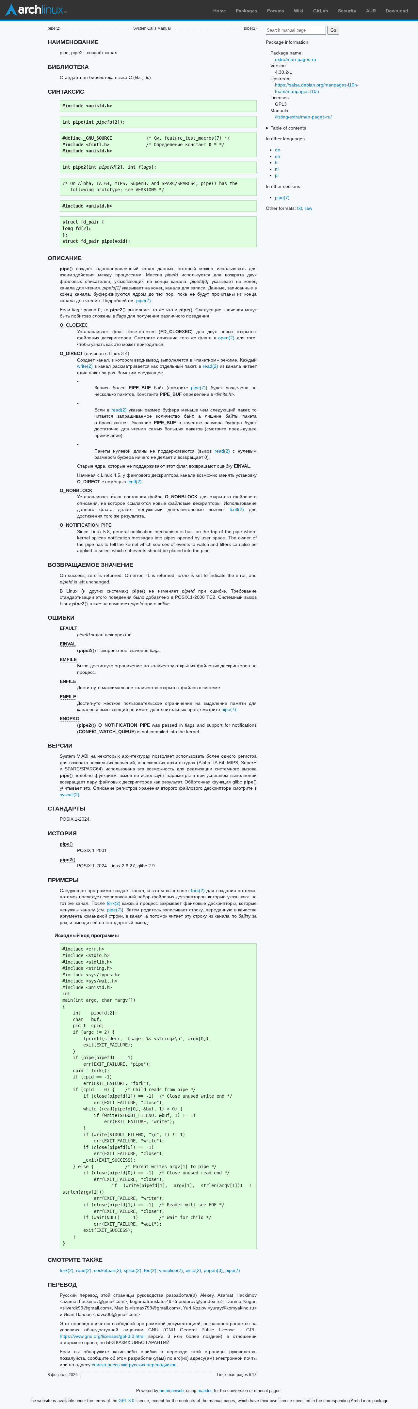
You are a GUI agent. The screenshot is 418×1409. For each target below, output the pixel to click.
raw (308, 208)
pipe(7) (143, 300)
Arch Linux (36, 9)
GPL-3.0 (126, 1400)
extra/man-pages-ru (295, 59)
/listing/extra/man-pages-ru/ (303, 116)
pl (277, 175)
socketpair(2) (107, 1270)
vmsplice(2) (171, 1270)
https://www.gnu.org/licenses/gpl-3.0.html (102, 1336)
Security (347, 10)
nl (277, 169)
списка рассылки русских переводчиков (134, 1364)
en (277, 156)
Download (397, 10)
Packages (246, 10)
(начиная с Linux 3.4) (94, 353)
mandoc (205, 1390)
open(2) (226, 337)
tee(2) (150, 1270)
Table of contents (288, 128)
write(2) (85, 366)
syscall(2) (69, 794)
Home (219, 10)
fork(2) (198, 890)
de (277, 149)
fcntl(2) (134, 481)
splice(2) (132, 1270)
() (66, 843)
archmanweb (172, 1390)
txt (299, 208)
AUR (371, 10)
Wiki (298, 10)
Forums (275, 10)
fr (276, 162)
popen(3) (213, 1270)
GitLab (320, 10)
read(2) (210, 366)
